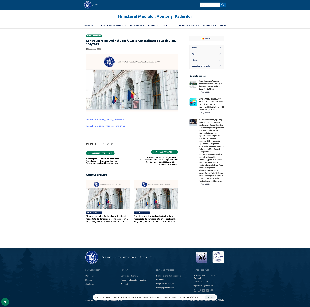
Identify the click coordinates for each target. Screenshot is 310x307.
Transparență (136, 25)
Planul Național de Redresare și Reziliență (168, 277)
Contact (223, 25)
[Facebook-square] (195, 290)
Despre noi (88, 25)
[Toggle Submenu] (220, 48)
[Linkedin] (203, 290)
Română (207, 38)
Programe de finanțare (187, 25)
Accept (210, 297)
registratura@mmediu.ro (203, 285)
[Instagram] (199, 290)
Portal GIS (166, 25)
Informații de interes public (111, 25)
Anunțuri (124, 284)
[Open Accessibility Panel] (5, 302)
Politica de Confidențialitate (111, 300)
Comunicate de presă (129, 276)
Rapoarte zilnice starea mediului (134, 280)
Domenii (151, 25)
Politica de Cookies (92, 300)
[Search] (223, 5)
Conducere (89, 284)
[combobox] (210, 5)
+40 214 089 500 (201, 282)
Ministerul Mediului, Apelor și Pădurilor (155, 16)
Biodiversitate (94, 36)
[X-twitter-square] (207, 290)
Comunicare (208, 25)
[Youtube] (211, 290)
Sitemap (88, 280)
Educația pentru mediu (165, 288)
